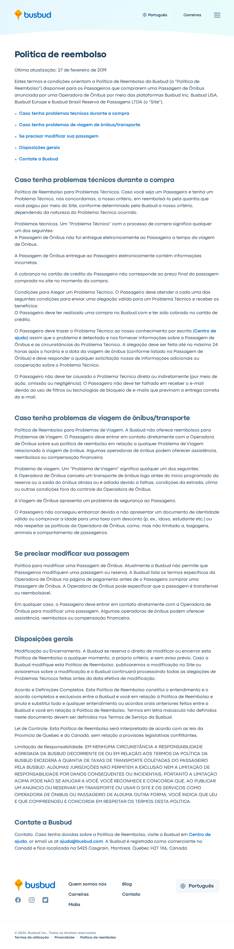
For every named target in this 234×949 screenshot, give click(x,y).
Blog (127, 884)
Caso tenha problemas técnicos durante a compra (74, 114)
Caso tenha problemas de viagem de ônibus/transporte (79, 125)
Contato (131, 895)
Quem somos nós (87, 884)
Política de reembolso (98, 937)
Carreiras (78, 895)
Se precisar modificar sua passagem (58, 136)
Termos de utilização (32, 937)
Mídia (74, 905)
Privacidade (64, 937)
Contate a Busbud (38, 159)
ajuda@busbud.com (81, 842)
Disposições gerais (39, 148)
